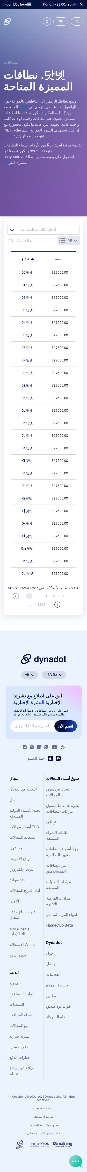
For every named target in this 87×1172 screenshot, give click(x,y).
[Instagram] (32, 747)
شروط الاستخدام (43, 1116)
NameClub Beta (59, 925)
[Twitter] (46, 747)
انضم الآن (65, 726)
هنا (6, 162)
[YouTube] (54, 747)
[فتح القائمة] (77, 21)
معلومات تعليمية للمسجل (43, 1125)
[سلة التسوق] (60, 21)
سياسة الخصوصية (43, 1108)
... (30, 604)
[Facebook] (25, 747)
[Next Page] (57, 605)
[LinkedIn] (39, 747)
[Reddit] (63, 747)
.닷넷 (23, 106)
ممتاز (8, 135)
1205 (41, 604)
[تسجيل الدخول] (47, 21)
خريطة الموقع (57, 985)
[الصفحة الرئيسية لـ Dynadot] (8, 21)
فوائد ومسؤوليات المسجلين (43, 1133)
